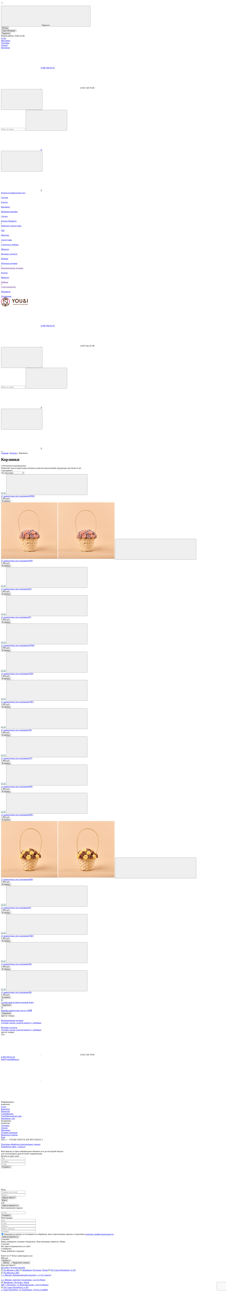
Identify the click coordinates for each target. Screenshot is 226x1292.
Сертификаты (7, 1114)
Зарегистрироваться (10, 1205)
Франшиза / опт (8, 1118)
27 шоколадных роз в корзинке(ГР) (16, 758)
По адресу (5, 1267)
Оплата (4, 45)
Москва (5, 28)
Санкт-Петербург (8, 31)
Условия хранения (9, 1132)
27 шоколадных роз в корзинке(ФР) (17, 561)
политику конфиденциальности (99, 1234)
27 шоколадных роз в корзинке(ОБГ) (17, 702)
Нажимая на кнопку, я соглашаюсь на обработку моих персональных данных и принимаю (59, 1234)
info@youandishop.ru (10, 1059)
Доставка (5, 43)
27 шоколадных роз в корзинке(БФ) (17, 786)
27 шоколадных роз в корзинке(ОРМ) (17, 645)
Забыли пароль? (8, 1198)
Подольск (6, 33)
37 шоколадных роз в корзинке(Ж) (16, 992)
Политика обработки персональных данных (20, 1144)
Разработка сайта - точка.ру (13, 1147)
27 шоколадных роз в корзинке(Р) (16, 617)
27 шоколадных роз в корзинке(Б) (16, 908)
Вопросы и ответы (9, 1135)
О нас (3, 38)
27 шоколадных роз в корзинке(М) (16, 730)
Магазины (5, 40)
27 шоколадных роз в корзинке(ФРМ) (18, 496)
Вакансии (5, 1111)
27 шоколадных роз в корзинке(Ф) (16, 589)
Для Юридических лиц (11, 1116)
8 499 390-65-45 (48, 68)
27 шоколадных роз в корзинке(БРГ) (17, 815)
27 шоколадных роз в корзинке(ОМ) (17, 674)
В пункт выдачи (18, 1267)
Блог (3, 1137)
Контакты (5, 48)
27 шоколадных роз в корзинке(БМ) (17, 879)
